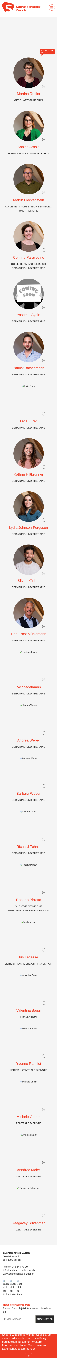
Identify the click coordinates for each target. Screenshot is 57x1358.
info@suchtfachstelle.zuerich (19, 1270)
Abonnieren (45, 1319)
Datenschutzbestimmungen (19, 1348)
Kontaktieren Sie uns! (47, 51)
